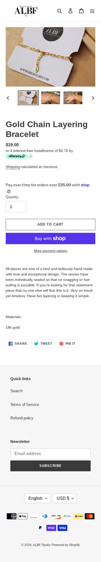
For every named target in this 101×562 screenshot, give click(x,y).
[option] (28, 97)
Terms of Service (24, 404)
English (35, 498)
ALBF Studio (42, 545)
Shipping (13, 167)
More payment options (50, 251)
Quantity (12, 197)
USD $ (63, 498)
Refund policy (21, 418)
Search (16, 391)
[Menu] (92, 10)
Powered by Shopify (66, 545)
